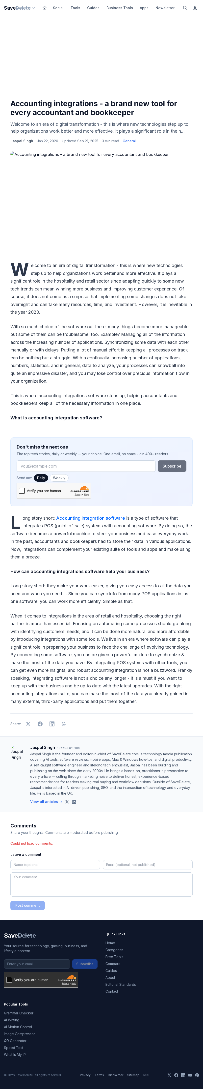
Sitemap (133, 1075)
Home (110, 943)
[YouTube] (190, 1075)
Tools (75, 8)
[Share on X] (28, 723)
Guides (93, 8)
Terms (99, 1075)
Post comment (27, 905)
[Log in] (195, 8)
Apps (144, 8)
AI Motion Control (18, 1027)
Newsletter (165, 8)
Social (58, 8)
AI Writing (11, 1020)
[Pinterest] (197, 1075)
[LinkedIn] (183, 1075)
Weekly (59, 478)
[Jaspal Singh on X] (67, 802)
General (129, 141)
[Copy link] (63, 723)
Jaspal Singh (21, 141)
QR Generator (15, 1041)
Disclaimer (115, 1075)
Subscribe (172, 466)
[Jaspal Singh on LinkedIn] (74, 802)
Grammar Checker (18, 1013)
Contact (111, 991)
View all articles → (46, 802)
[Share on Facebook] (40, 723)
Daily (41, 478)
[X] (169, 1075)
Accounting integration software (91, 518)
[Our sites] (33, 8)
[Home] (44, 7)
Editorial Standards (120, 984)
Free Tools (114, 957)
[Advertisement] (101, 58)
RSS (146, 1075)
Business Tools (119, 8)
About (110, 977)
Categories (114, 950)
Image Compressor (19, 1034)
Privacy (85, 1075)
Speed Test (13, 1048)
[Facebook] (176, 1075)
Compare (113, 964)
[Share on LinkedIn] (52, 723)
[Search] (185, 8)
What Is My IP (15, 1054)
